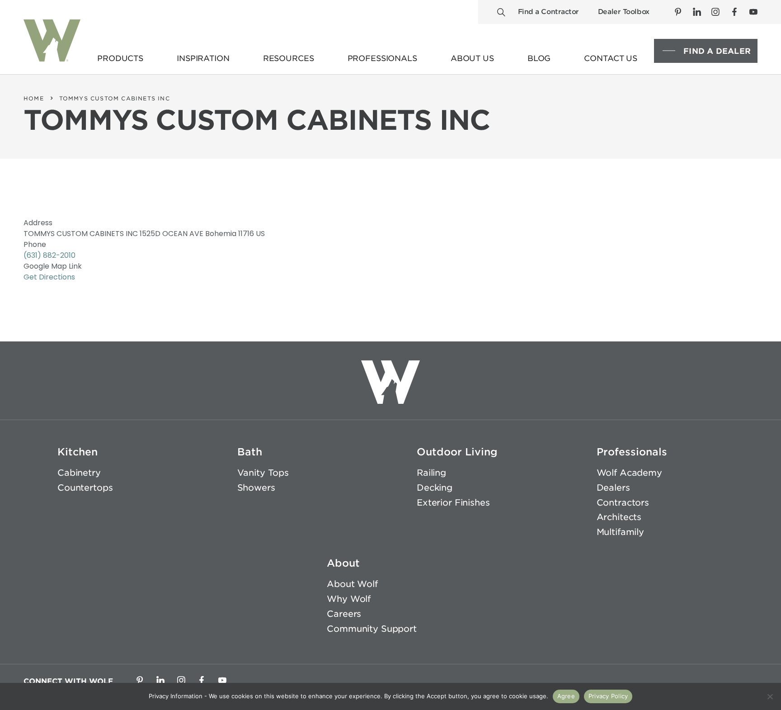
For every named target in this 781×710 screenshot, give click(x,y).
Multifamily (620, 532)
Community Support (372, 629)
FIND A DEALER (717, 51)
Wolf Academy (629, 473)
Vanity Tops (263, 473)
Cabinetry (79, 473)
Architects (619, 517)
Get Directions (49, 277)
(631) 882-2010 (49, 255)
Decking (434, 488)
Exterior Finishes (453, 502)
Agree (566, 696)
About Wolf (352, 584)
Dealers (613, 488)
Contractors (623, 502)
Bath (249, 452)
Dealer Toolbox (623, 12)
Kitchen (77, 452)
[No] (769, 696)
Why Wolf (349, 599)
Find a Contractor (548, 12)
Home (34, 98)
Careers (344, 614)
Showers (256, 488)
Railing (431, 473)
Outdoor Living (457, 452)
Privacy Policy (608, 696)
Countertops (85, 488)
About (343, 563)
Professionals (632, 452)
